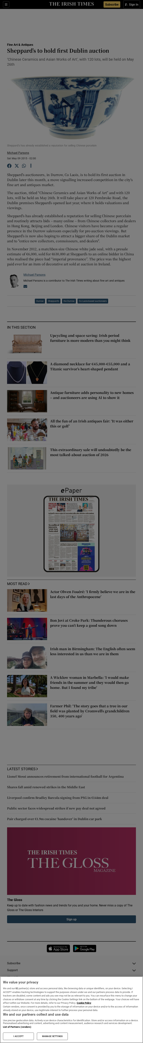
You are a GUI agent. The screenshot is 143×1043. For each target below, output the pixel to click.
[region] (71, 1009)
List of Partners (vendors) (17, 1027)
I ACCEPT (18, 1036)
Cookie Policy (84, 1003)
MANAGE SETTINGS (52, 1036)
